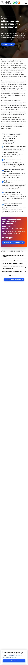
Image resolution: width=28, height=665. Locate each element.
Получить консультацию (13, 242)
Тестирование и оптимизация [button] (12, 271)
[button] (25, 2)
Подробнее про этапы (14, 279)
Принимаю (14, 661)
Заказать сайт (8, 44)
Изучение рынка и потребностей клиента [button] (13, 256)
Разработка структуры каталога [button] (12, 260)
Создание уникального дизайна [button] (12, 263)
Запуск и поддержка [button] (9, 275)
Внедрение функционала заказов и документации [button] (13, 267)
